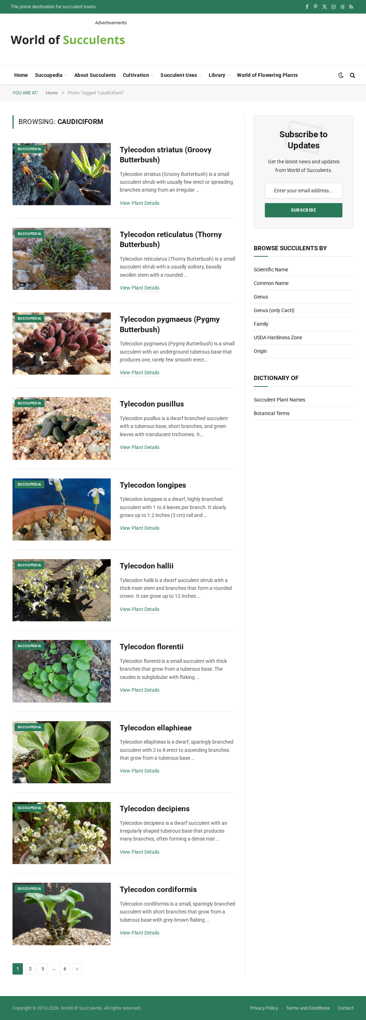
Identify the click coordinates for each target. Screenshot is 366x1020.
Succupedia (49, 75)
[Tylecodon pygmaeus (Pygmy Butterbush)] (62, 343)
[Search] (351, 75)
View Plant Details (139, 203)
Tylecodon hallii (147, 566)
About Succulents (95, 75)
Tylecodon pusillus (152, 404)
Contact (345, 1008)
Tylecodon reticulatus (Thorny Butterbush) (171, 239)
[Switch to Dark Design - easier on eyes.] (341, 75)
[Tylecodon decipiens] (62, 833)
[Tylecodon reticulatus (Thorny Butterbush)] (62, 259)
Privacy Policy (264, 1008)
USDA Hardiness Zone (278, 337)
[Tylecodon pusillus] (62, 428)
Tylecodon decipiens (155, 808)
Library (217, 75)
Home (21, 75)
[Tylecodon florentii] (62, 671)
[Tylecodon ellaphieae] (62, 752)
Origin (260, 351)
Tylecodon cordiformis (158, 889)
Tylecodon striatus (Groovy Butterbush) (166, 155)
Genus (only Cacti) (274, 310)
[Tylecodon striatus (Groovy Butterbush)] (62, 174)
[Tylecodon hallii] (62, 590)
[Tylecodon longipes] (62, 509)
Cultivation (136, 75)
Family (261, 324)
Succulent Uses (178, 75)
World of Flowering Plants (267, 75)
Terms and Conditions (308, 1008)
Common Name (271, 283)
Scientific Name (271, 269)
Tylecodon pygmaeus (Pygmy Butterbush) (170, 324)
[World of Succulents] (68, 39)
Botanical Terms (272, 413)
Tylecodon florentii (152, 646)
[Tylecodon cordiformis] (62, 914)
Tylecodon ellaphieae (156, 728)
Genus (261, 297)
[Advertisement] (225, 42)
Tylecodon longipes (153, 485)
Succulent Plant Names (279, 400)
